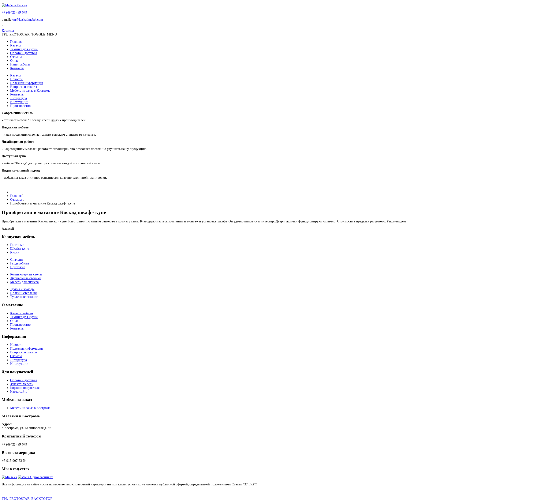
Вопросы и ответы (23, 87)
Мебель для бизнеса (24, 282)
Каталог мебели (21, 313)
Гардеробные (19, 263)
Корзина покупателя (25, 388)
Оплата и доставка (23, 53)
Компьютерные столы (26, 274)
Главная (16, 41)
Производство (20, 106)
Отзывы (16, 57)
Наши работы (20, 64)
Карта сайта (18, 391)
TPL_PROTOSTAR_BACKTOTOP (27, 498)
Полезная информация (26, 83)
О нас (14, 60)
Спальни (16, 259)
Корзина (8, 30)
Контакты (17, 68)
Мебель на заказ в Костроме (30, 90)
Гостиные (17, 245)
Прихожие (17, 267)
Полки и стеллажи (23, 293)
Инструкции (19, 102)
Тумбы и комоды (22, 289)
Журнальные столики (25, 278)
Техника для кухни (24, 49)
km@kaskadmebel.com (27, 19)
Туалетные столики (24, 296)
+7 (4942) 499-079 (14, 12)
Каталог (16, 45)
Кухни (14, 252)
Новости (16, 79)
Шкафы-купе (19, 248)
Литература (18, 98)
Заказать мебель (21, 384)
